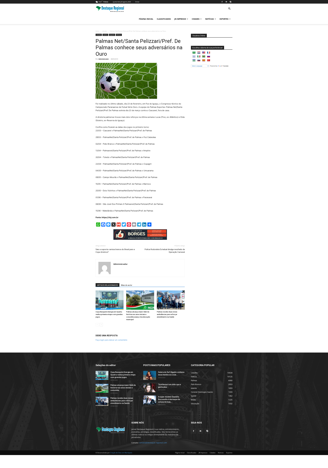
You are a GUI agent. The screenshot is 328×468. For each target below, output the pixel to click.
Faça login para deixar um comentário (111, 340)
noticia (105, 35)
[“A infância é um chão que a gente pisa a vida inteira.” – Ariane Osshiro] (149, 387)
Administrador (104, 59)
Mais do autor (126, 285)
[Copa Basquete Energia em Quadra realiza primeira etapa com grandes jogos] (110, 300)
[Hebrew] (194, 56)
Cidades (195, 19)
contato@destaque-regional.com (153, 442)
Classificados (164, 19)
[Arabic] (194, 52)
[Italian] (198, 56)
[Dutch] (198, 52)
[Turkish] (208, 60)
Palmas (119, 35)
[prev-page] (97, 324)
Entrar (137, 2)
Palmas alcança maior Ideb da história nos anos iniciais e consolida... (123, 387)
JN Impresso (180, 19)
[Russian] (208, 56)
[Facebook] (222, 2)
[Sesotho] (194, 60)
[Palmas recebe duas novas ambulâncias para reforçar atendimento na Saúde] (171, 300)
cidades (104, 31)
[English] (203, 52)
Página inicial (146, 19)
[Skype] (230, 2)
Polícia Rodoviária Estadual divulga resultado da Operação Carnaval (165, 250)
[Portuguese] (203, 56)
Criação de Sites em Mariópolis (121, 453)
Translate (225, 66)
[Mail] (226, 2)
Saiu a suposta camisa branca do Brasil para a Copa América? (115, 250)
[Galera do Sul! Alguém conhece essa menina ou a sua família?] (149, 375)
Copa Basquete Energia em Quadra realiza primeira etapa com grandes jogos (109, 314)
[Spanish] (203, 60)
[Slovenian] (198, 60)
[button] (229, 9)
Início (97, 31)
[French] (208, 52)
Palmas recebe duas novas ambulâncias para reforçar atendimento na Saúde (167, 314)
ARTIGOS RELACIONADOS (107, 285)
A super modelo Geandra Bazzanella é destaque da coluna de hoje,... (169, 399)
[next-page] (101, 324)
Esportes (224, 19)
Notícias (209, 19)
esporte (112, 35)
